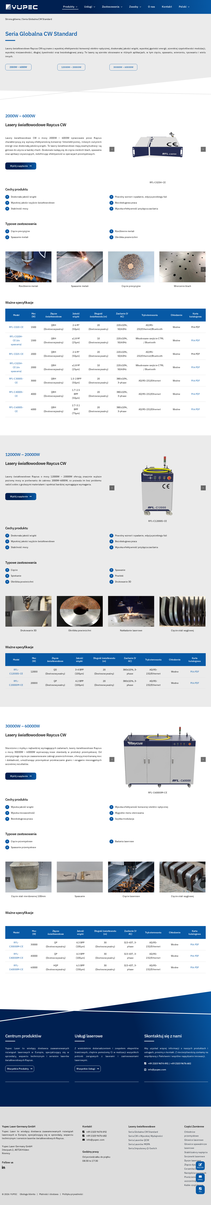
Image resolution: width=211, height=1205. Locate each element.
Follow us (7, 1162)
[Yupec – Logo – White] (21, 4)
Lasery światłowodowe (141, 1126)
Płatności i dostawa (49, 1194)
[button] (111, 149)
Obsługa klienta (27, 1194)
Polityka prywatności (72, 1194)
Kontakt (87, 1126)
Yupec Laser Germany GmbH (18, 1126)
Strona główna (12, 19)
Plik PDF (195, 367)
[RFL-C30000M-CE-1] (161, 726)
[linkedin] (3, 1167)
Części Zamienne (194, 1126)
